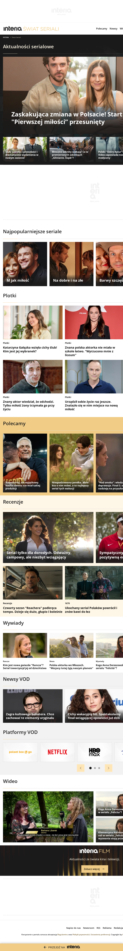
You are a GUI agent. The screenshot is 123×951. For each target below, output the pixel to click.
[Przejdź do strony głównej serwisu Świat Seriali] (41, 28)
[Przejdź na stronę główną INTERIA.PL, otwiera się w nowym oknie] (13, 28)
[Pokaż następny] (108, 768)
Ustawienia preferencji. (101, 934)
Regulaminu (62, 934)
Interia (6, 37)
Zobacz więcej (92, 869)
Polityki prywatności (81, 934)
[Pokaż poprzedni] (80, 768)
